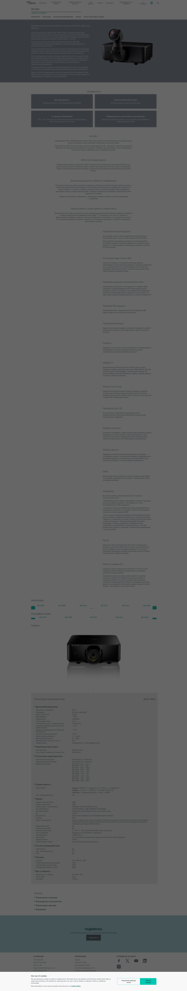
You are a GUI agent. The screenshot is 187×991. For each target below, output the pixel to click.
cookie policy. (76, 986)
